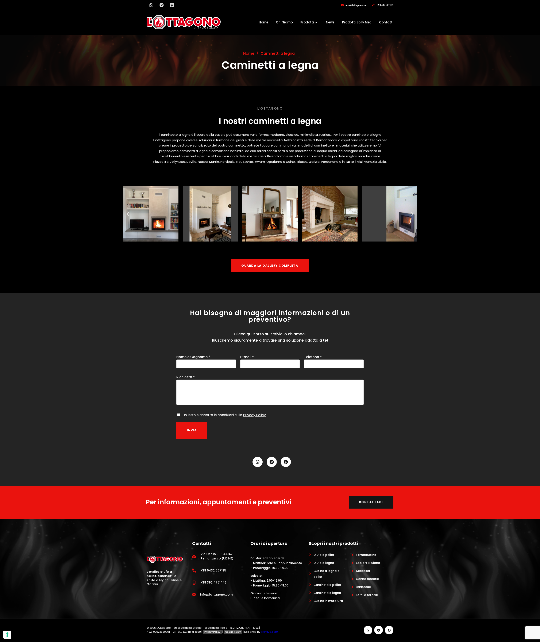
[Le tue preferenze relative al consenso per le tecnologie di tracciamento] (7, 635)
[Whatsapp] (151, 5)
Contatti (386, 22)
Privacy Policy (254, 415)
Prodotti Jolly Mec (356, 22)
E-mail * (247, 356)
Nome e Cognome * (193, 356)
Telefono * (313, 356)
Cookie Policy (233, 631)
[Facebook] (286, 462)
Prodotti (307, 22)
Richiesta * (185, 377)
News (330, 22)
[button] (127, 214)
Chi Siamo (284, 22)
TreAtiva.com (269, 632)
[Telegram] (161, 5)
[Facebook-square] (171, 5)
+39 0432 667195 (384, 5)
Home (263, 22)
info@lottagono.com (356, 5)
